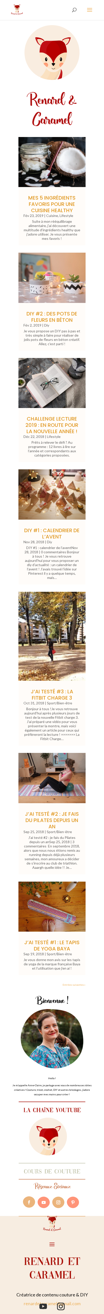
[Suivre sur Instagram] (58, 1202)
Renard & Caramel (52, 109)
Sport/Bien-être (59, 703)
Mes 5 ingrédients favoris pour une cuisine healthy (51, 204)
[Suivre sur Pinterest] (73, 1202)
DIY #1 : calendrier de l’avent (52, 533)
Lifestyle (66, 215)
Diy (46, 325)
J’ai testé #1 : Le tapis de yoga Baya (52, 945)
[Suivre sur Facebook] (29, 1202)
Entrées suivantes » (74, 984)
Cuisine (52, 215)
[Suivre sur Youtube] (44, 1202)
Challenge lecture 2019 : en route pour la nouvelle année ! (51, 425)
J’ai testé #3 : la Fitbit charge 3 (52, 694)
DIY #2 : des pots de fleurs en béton (52, 317)
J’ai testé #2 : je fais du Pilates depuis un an (52, 820)
